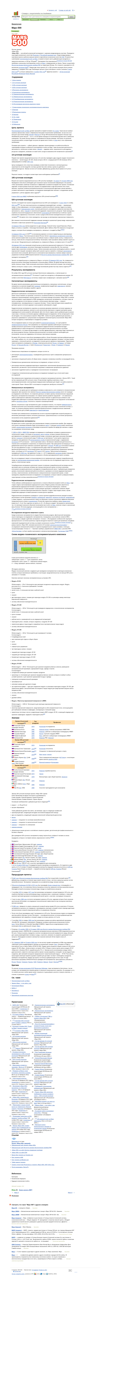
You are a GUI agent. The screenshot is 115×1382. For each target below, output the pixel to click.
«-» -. (33, 1164)
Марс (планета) (16, 1218)
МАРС (13, 1237)
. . (20, 1167)
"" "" (21, 1106)
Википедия (25, 19)
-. (22, 1155)
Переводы (43, 19)
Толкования (34, 19)
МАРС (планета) (17, 1230)
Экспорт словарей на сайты (18, 1273)
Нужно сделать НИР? (25, 1190)
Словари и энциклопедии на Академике (36, 13)
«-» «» (19, 1087)
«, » (44, 1025)
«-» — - (43, 1094)
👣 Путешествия (17, 1271)
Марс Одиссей (16, 1227)
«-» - (21, 1127)
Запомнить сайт (53, 10)
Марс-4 (16, 1192)
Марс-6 (70, 1192)
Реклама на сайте (43, 1269)
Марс (13, 1251)
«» (20, 1078)
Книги (51, 19)
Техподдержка (35, 1269)
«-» (21, 1030)
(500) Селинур (16, 1244)
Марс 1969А (15, 1211)
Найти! (71, 17)
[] (36, 60)
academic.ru (16, 19)
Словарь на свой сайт (65, 10)
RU (73, 10)
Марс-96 (14, 1208)
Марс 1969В (15, 1214)
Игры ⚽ (59, 19)
